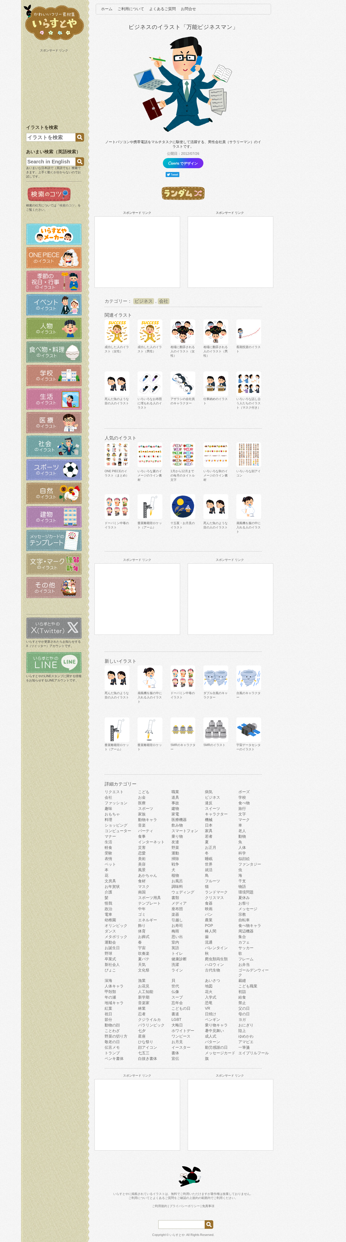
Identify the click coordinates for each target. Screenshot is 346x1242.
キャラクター (216, 814)
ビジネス (143, 301)
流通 (209, 942)
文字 (242, 814)
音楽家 (143, 1003)
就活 (209, 870)
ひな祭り (145, 1042)
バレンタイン (216, 948)
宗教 (242, 914)
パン (209, 914)
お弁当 (244, 964)
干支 (242, 881)
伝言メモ (112, 1047)
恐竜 (209, 1003)
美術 (142, 858)
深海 (108, 980)
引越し (177, 920)
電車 (108, 914)
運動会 (110, 942)
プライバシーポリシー (184, 1206)
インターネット (151, 842)
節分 (108, 1019)
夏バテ (143, 959)
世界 (209, 864)
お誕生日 (112, 948)
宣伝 (175, 1058)
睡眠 (209, 858)
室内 (175, 942)
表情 (108, 858)
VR (207, 1008)
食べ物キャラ (249, 925)
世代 (175, 986)
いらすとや (177, 1235)
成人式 (210, 1036)
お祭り (244, 903)
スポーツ (145, 808)
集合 (242, 936)
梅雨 (175, 931)
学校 (242, 797)
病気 (209, 792)
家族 (142, 814)
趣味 (108, 808)
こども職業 (247, 986)
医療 (142, 803)
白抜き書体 (147, 1058)
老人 (242, 831)
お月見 (177, 1042)
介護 (108, 892)
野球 (108, 953)
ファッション (116, 803)
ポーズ (244, 792)
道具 (175, 797)
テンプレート (149, 903)
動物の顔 (112, 1025)
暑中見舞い (214, 1030)
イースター (180, 1047)
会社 (163, 301)
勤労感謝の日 (216, 1047)
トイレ (177, 953)
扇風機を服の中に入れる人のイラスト (248, 527)
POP (209, 925)
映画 (209, 909)
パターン (212, 1042)
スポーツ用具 (149, 897)
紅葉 (108, 1008)
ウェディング (182, 892)
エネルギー (147, 920)
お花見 (143, 986)
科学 (242, 853)
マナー (110, 836)
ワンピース (180, 1036)
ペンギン (212, 1019)
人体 (242, 847)
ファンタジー (249, 864)
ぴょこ (110, 970)
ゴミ (142, 914)
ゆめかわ (246, 1036)
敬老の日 (112, 1042)
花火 (209, 991)
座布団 (177, 909)
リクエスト (114, 792)
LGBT (176, 1019)
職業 (175, 792)
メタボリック (116, 936)
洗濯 (175, 964)
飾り (142, 925)
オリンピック (116, 925)
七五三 (143, 1053)
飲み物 (177, 825)
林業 (142, 1008)
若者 (209, 836)
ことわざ (112, 1030)
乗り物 (177, 836)
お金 (142, 797)
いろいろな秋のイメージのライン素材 (215, 475)
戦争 (175, 864)
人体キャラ (114, 986)
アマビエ (246, 1042)
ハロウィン (214, 964)
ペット (110, 864)
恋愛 (142, 853)
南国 (142, 892)
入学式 (210, 997)
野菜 (175, 847)
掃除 (175, 858)
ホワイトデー (182, 1030)
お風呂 (177, 881)
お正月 (210, 847)
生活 (108, 842)
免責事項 (208, 1206)
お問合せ (188, 9)
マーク (244, 819)
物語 (242, 886)
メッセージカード (220, 1053)
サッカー (246, 948)
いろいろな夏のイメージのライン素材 (150, 475)
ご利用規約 (159, 1206)
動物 (242, 836)
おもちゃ (112, 814)
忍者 (142, 1014)
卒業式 (110, 959)
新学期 (143, 997)
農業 (209, 920)
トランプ (112, 1053)
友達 (175, 842)
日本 (209, 825)
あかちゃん (147, 875)
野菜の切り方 (116, 1036)
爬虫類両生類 (216, 959)
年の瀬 (110, 997)
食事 (142, 836)
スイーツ (212, 808)
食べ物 (244, 803)
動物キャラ (147, 819)
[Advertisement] (54, 85)
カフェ (244, 942)
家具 (209, 831)
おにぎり (246, 1025)
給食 (242, 997)
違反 (209, 803)
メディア (179, 903)
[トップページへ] (54, 40)
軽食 (108, 847)
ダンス (110, 931)
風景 (142, 870)
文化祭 (143, 970)
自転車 (244, 920)
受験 (108, 853)
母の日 (244, 1014)
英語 (175, 948)
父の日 (244, 1008)
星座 (142, 1036)
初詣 (242, 991)
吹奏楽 (143, 953)
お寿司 (177, 925)
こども (143, 792)
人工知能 (145, 991)
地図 (209, 986)
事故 (175, 803)
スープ (177, 997)
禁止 (242, 1003)
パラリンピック (151, 1025)
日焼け (210, 1014)
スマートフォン (184, 831)
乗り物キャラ (216, 1025)
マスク (143, 886)
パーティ (145, 831)
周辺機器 (246, 931)
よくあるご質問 (162, 9)
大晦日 (177, 1025)
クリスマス (214, 897)
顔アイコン (147, 1047)
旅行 (242, 808)
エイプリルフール (253, 1053)
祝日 (108, 1014)
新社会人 (112, 964)
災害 (142, 847)
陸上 (242, 1030)
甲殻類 (110, 991)
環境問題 (246, 892)
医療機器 (179, 819)
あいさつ (212, 980)
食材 (142, 881)
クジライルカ (149, 1019)
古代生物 (212, 970)
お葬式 (143, 936)
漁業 (142, 980)
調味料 (177, 886)
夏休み (244, 897)
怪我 (108, 903)
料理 (108, 819)
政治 (108, 909)
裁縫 (242, 980)
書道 (175, 1014)
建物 (175, 808)
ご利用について (131, 9)
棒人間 (210, 931)
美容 (142, 864)
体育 (142, 931)
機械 (209, 819)
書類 (175, 897)
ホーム (106, 9)
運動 (175, 853)
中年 (142, 909)
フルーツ (212, 881)
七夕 (142, 1030)
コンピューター (118, 831)
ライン (177, 970)
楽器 (175, 914)
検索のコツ (67, 205)
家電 (175, 814)
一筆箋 (244, 1047)
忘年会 (177, 1003)
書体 (175, 1053)
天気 (142, 964)
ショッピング (116, 825)
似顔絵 (244, 858)
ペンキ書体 (114, 1058)
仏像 (175, 991)
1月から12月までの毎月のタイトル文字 (182, 475)
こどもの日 (180, 1008)
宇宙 (142, 948)
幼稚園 (110, 920)
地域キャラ (114, 1003)
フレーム (246, 959)
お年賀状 (112, 886)
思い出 (177, 936)
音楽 (142, 825)
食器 (209, 903)
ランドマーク (216, 892)
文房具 (110, 881)
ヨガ (242, 1019)
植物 (175, 875)
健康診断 (179, 959)
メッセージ (247, 909)
